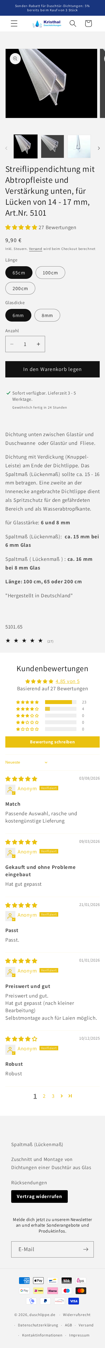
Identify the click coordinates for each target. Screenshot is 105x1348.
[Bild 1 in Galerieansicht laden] (25, 146)
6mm (18, 315)
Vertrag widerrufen (39, 1196)
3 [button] (53, 1095)
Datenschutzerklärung (38, 1324)
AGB (68, 1324)
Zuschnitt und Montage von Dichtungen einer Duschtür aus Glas (51, 1163)
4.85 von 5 (68, 681)
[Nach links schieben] (6, 148)
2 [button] (44, 1095)
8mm (47, 315)
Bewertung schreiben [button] (52, 742)
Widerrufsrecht (76, 1314)
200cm (20, 288)
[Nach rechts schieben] (99, 148)
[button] (14, 23)
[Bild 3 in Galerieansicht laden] (79, 146)
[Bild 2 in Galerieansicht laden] (52, 146)
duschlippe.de (42, 1314)
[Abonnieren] (86, 1249)
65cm (19, 272)
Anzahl (12, 330)
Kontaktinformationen (42, 1335)
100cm (50, 272)
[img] (21, 778)
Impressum (79, 1335)
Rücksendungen (29, 1182)
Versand (35, 248)
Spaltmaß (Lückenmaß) (37, 1144)
